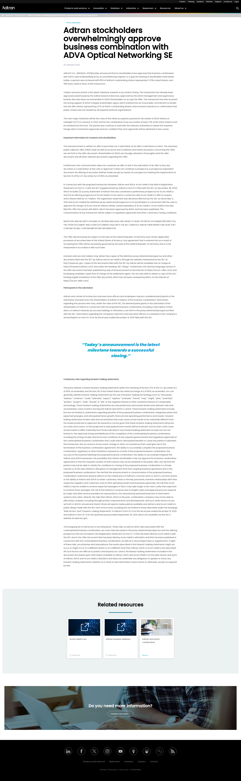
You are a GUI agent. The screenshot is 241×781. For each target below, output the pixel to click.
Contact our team (119, 714)
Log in (237, 1)
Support (218, 1)
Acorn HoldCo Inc (78, 639)
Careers (182, 1)
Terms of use (123, 769)
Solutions (115, 8)
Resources (165, 8)
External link (76, 655)
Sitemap (103, 769)
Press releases (20, 15)
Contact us (228, 1)
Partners (209, 1)
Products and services (75, 8)
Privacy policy (112, 769)
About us (179, 8)
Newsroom (148, 8)
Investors (200, 1)
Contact (154, 762)
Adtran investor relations (118, 639)
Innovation (98, 8)
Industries (131, 8)
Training (191, 1)
